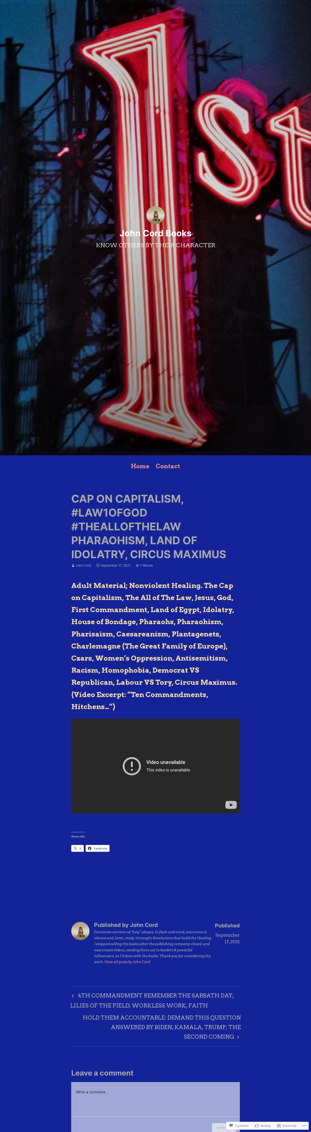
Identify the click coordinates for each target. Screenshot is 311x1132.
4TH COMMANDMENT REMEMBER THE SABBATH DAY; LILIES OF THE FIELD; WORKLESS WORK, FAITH (152, 1000)
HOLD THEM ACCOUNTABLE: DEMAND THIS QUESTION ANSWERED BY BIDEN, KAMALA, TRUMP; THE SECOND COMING (156, 1027)
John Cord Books (155, 233)
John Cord (83, 565)
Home (140, 466)
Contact (168, 466)
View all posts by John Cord (127, 962)
